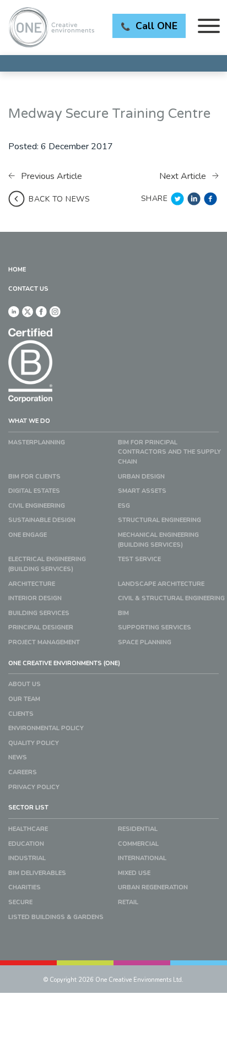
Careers (22, 772)
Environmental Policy (46, 728)
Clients (21, 714)
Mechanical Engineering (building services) (158, 540)
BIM (123, 613)
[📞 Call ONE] (113, 63)
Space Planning (144, 642)
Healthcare (28, 829)
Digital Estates (34, 491)
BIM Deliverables (37, 873)
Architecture (31, 584)
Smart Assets (142, 491)
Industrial (27, 858)
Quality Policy (33, 743)
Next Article (183, 176)
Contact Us (28, 289)
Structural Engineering (159, 520)
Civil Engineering (36, 506)
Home (17, 269)
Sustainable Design (41, 520)
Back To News (59, 199)
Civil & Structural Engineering (171, 598)
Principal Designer (40, 627)
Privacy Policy (34, 787)
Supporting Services (154, 627)
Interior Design (35, 598)
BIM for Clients (34, 476)
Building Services (38, 613)
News (17, 757)
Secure (20, 902)
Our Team (24, 699)
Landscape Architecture (161, 584)
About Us (24, 684)
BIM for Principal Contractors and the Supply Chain (169, 452)
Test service (139, 559)
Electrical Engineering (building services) (47, 564)
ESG (124, 506)
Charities (24, 887)
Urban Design (141, 476)
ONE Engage (27, 535)
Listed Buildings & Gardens (56, 917)
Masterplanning (36, 442)
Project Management (44, 642)
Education (26, 844)
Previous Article (50, 176)
